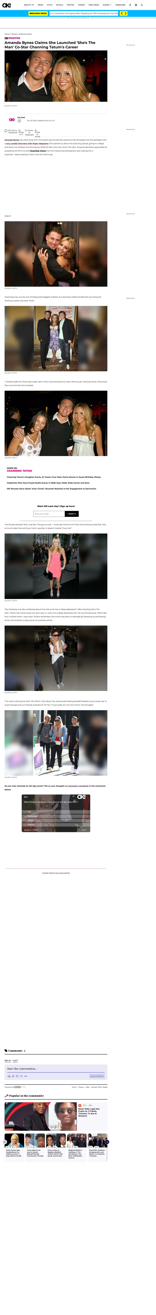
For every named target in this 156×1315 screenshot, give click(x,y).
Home (7, 34)
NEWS (40, 5)
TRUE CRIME (94, 5)
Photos (14, 34)
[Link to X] (142, 5)
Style (49, 5)
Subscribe (120, 5)
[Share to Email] (37, 130)
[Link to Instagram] (136, 5)
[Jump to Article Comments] (6, 130)
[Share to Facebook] (12, 130)
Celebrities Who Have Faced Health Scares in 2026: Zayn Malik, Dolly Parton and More (48, 483)
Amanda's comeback (78, 786)
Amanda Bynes (12, 140)
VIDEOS (81, 5)
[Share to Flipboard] (29, 130)
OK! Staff (21, 117)
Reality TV (29, 5)
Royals (59, 5)
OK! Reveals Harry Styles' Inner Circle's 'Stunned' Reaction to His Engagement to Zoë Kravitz (51, 489)
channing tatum (25, 34)
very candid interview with (27, 143)
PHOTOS (70, 5)
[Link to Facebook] (130, 5)
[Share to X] (21, 130)
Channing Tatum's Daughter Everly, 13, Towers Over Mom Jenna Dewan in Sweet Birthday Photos (54, 477)
